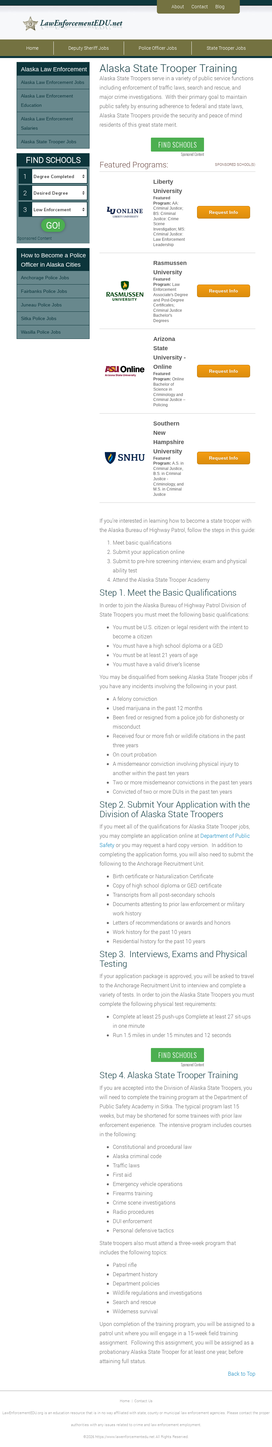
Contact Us (143, 1400)
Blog (220, 6)
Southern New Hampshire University (168, 437)
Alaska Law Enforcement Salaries (47, 123)
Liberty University (167, 186)
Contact (199, 6)
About (177, 6)
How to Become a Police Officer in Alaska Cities (53, 260)
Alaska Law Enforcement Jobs (52, 82)
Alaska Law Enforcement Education (47, 100)
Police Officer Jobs (158, 48)
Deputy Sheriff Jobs (88, 48)
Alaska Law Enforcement (54, 69)
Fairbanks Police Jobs (44, 291)
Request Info (223, 212)
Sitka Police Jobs (38, 318)
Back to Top (241, 1373)
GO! (53, 225)
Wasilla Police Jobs (41, 332)
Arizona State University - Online (169, 353)
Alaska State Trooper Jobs (48, 141)
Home (32, 48)
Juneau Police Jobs (41, 304)
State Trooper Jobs (226, 48)
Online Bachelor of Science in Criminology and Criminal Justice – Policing (169, 392)
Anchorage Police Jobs (45, 277)
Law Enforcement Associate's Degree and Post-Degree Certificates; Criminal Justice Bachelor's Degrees (170, 302)
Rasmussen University (170, 268)
